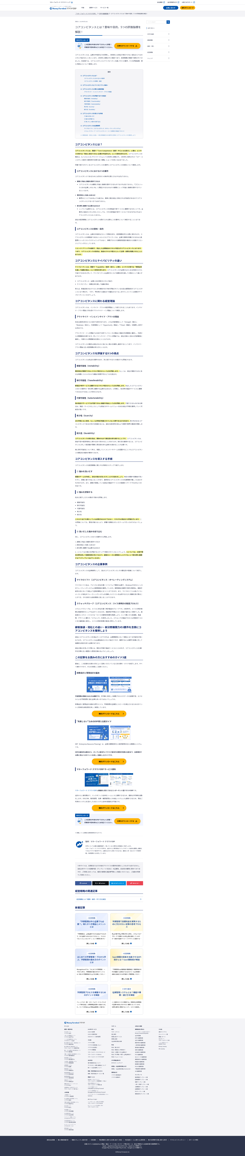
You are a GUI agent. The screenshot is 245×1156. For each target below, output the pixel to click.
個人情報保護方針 (63, 1140)
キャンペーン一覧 (163, 1034)
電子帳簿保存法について (94, 1063)
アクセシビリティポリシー (178, 1140)
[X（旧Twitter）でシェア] (100, 883)
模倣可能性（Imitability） (91, 98)
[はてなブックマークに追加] (117, 883)
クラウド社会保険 (69, 1114)
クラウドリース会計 (70, 1040)
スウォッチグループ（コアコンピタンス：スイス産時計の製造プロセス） (104, 131)
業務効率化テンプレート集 (142, 1094)
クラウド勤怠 (71, 1099)
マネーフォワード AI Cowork (96, 1102)
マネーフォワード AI (95, 1106)
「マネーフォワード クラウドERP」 (86, 14)
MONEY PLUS (163, 1043)
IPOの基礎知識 (139, 1054)
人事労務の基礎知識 (140, 1045)
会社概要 (160, 2)
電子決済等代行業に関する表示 (157, 1140)
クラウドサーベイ (70, 1125)
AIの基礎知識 (138, 1071)
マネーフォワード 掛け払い (71, 1088)
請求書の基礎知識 (139, 1047)
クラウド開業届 (92, 1050)
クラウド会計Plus (70, 1036)
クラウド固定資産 (69, 1073)
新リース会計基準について (95, 1067)
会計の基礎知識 (139, 1040)
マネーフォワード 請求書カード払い (97, 1080)
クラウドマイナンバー (70, 1117)
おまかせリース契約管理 (94, 1036)
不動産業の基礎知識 (140, 1069)
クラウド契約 (91, 1042)
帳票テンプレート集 (140, 1082)
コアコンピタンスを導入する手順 (92, 113)
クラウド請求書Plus (69, 1058)
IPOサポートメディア (116, 1063)
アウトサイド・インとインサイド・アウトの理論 (97, 92)
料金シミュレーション (117, 1057)
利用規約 (93, 1140)
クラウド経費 (68, 1066)
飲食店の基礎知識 (139, 1061)
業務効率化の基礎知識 (141, 1059)
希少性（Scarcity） (89, 107)
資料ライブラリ (163, 1032)
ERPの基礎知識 (103, 14)
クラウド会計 (67, 1032)
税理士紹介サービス (116, 1036)
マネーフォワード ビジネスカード (96, 1052)
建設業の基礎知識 (139, 1064)
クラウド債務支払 (69, 1069)
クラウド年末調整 (69, 1110)
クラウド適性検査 (69, 1129)
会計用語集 (138, 1035)
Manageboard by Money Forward (96, 1091)
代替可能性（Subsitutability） (92, 104)
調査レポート (162, 1036)
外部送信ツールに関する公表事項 (135, 1140)
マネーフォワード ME (164, 1039)
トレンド (150, 58)
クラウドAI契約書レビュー (94, 1045)
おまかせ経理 (91, 1032)
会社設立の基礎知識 (140, 1052)
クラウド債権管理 (70, 1062)
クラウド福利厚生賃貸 (70, 1121)
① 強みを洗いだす (89, 116)
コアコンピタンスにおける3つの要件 (94, 78)
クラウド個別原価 (69, 1077)
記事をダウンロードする (125, 46)
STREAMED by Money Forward (96, 1087)
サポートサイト (115, 1032)
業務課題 (150, 40)
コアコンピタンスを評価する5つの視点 (94, 96)
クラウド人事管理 (69, 1095)
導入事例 (113, 1034)
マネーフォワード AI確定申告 (71, 1047)
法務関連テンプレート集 (141, 1086)
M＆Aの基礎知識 (139, 1066)
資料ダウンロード (187, 8)
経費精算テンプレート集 (141, 1079)
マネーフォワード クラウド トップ (60, 2)
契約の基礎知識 (139, 1050)
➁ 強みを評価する (89, 119)
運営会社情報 (51, 1140)
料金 (83, 8)
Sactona (98, 1095)
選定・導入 (150, 46)
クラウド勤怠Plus (71, 1103)
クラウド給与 (67, 1106)
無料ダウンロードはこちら (109, 713)
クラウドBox (71, 1084)
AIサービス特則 (193, 1140)
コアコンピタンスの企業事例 (91, 126)
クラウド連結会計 (69, 1080)
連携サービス (93, 8)
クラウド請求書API (116, 1075)
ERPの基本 (150, 34)
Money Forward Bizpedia (142, 1032)
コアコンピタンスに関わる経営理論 (93, 89)
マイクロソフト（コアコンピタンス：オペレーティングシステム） (102, 128)
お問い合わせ (170, 8)
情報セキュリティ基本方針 (80, 1140)
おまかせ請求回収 (92, 1034)
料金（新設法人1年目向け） (118, 1050)
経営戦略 (150, 52)
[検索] (168, 22)
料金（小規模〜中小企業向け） (119, 1052)
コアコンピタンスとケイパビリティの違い (95, 85)
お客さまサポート (187, 2)
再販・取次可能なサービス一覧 (96, 1073)
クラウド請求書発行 (72, 1054)
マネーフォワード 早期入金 (95, 1084)
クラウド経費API (115, 1077)
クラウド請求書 (72, 1051)
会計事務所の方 (172, 2)
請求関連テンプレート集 (141, 1077)
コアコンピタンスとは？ (89, 76)
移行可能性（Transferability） (92, 101)
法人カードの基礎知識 (141, 1057)
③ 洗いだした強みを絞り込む (92, 122)
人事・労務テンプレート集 (142, 1084)
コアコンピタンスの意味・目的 (93, 81)
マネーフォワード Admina (94, 1054)
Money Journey (163, 1046)
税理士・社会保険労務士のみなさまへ (121, 1069)
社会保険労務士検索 (116, 1041)
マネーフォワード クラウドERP (86, 790)
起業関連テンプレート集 (141, 1089)
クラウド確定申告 (72, 1043)
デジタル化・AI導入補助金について (97, 1065)
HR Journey (162, 1049)
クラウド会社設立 (92, 1047)
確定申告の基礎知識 (140, 1042)
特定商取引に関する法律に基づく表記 (110, 1140)
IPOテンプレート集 (140, 1091)
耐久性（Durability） (90, 109)
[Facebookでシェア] (83, 883)
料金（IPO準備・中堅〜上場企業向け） (121, 1054)
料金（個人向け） (116, 1047)
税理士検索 (114, 1039)
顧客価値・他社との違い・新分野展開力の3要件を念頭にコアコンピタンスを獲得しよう (109, 135)
